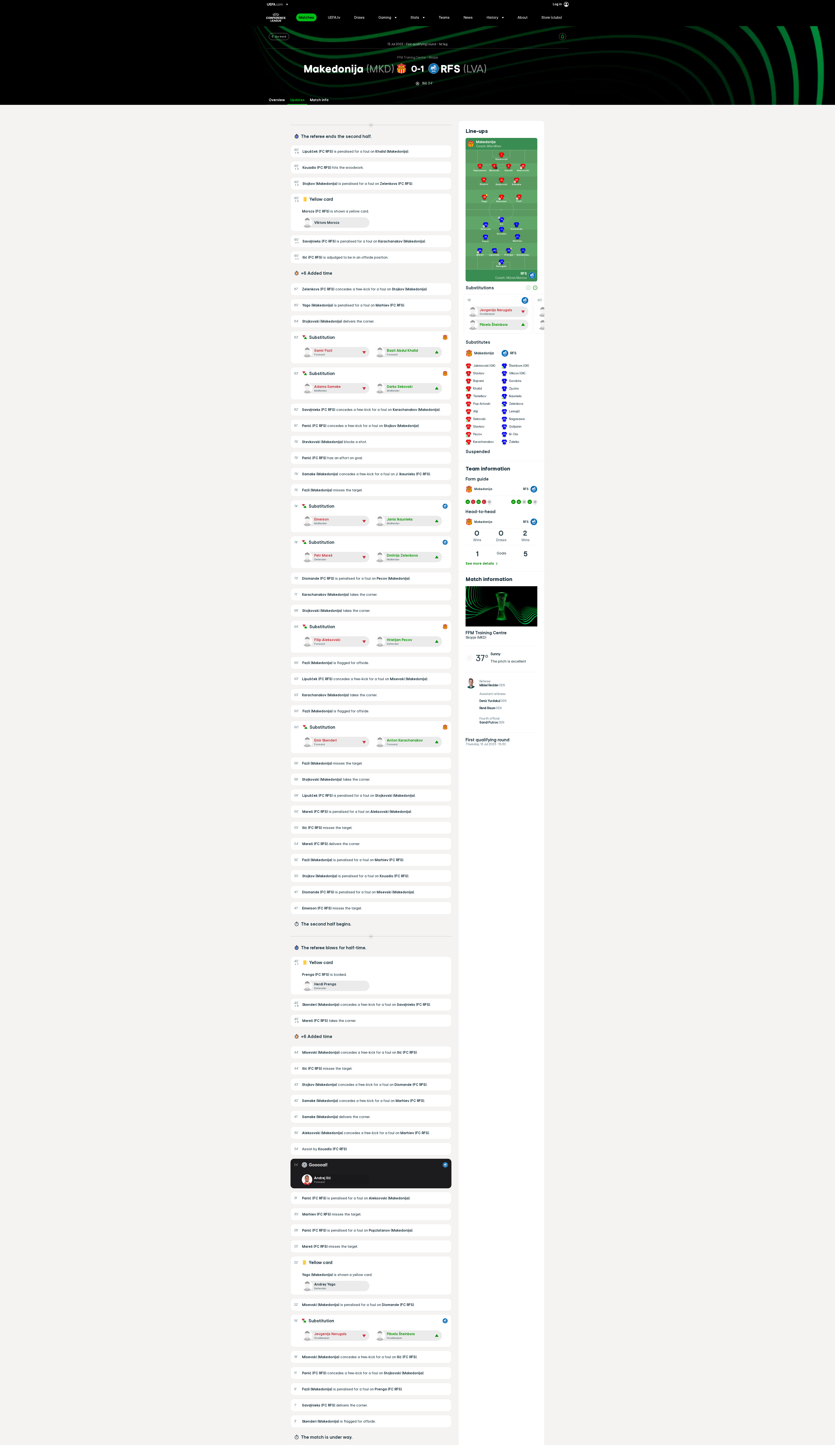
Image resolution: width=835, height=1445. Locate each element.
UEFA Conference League (276, 17)
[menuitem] (308, 17)
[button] (387, 17)
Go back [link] (280, 36)
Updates (297, 100)
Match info (319, 100)
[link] (306, 17)
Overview (277, 100)
